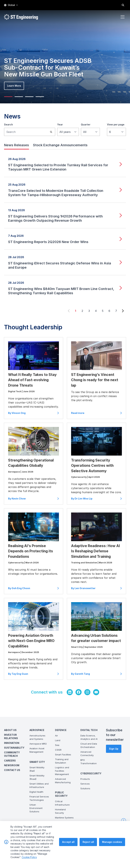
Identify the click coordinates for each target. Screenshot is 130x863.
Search (8, 124)
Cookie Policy (29, 857)
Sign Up (113, 748)
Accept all (68, 841)
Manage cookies (112, 841)
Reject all (88, 841)
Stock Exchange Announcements (60, 145)
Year (60, 124)
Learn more (14, 85)
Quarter (85, 124)
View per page (115, 124)
